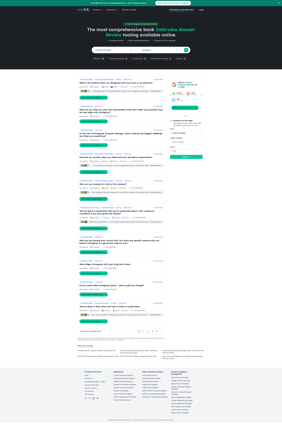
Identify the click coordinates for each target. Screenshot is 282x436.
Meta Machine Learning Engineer (154, 391)
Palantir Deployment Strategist (124, 397)
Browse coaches (91, 388)
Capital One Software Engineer (124, 385)
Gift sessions (89, 394)
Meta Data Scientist (149, 375)
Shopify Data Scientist (150, 381)
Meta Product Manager (179, 378)
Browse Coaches (129, 10)
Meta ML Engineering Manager (153, 394)
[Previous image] (171, 95)
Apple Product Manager (180, 384)
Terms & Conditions (139, 420)
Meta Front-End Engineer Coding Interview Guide (138, 356)
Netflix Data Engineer (150, 388)
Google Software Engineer (123, 375)
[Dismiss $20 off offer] (279, 3)
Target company (176, 138)
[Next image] (201, 95)
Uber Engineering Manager (181, 407)
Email (172, 147)
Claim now (173, 3)
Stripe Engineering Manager (181, 404)
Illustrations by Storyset (165, 420)
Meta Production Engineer (123, 394)
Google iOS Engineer (121, 391)
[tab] (85, 346)
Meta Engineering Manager (181, 397)
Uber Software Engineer (122, 400)
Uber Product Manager (179, 410)
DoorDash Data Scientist (151, 378)
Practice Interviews (92, 385)
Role (172, 129)
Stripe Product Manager (180, 413)
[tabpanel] (141, 355)
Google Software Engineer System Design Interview (97, 351)
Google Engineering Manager (182, 400)
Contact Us (89, 378)
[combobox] (114, 50)
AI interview (89, 391)
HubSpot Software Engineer (123, 388)
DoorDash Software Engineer (124, 378)
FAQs (87, 375)
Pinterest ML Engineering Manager (155, 397)
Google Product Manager (180, 381)
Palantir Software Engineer (123, 381)
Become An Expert (95, 382)
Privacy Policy (151, 420)
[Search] (186, 50)
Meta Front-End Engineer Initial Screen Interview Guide (98, 356)
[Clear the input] (131, 50)
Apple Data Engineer (150, 385)
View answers (155, 91)
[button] (99, 59)
